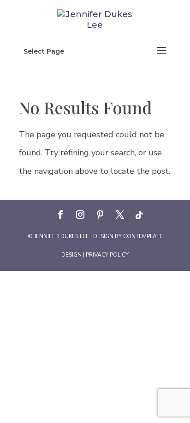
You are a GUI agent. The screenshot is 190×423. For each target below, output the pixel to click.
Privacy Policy (107, 254)
